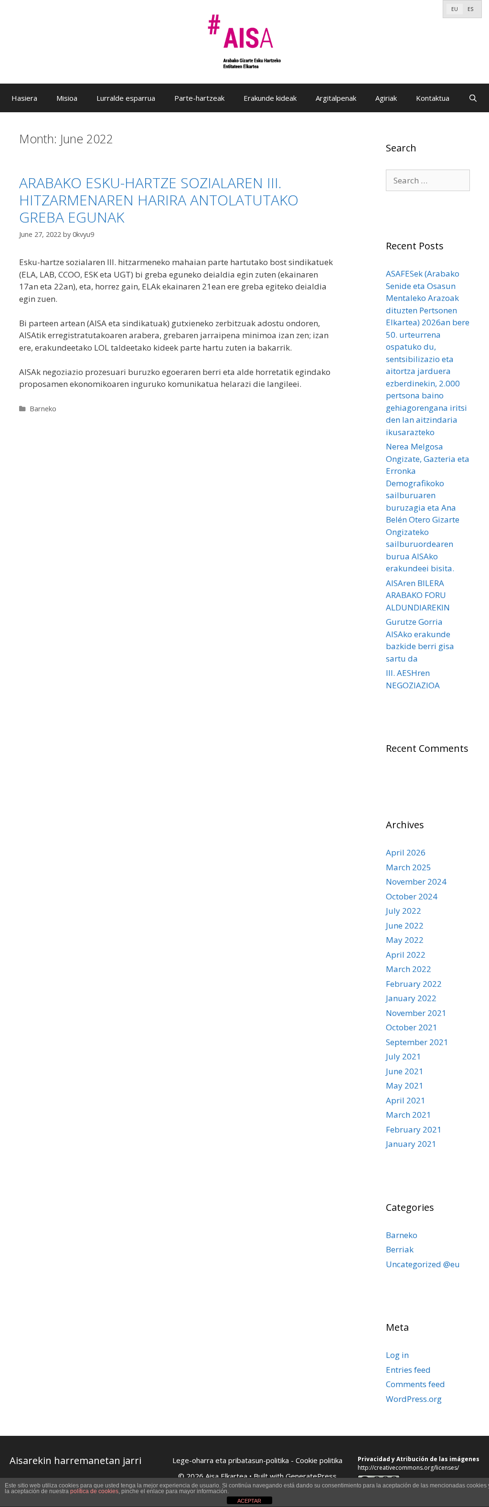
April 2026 (405, 852)
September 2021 (417, 1042)
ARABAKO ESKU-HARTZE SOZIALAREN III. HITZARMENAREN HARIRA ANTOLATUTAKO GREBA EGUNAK (158, 200)
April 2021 (405, 1100)
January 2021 (411, 1143)
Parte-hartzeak (199, 98)
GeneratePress (311, 1476)
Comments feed (415, 1384)
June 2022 (405, 925)
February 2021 (414, 1129)
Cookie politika (319, 1460)
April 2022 (405, 954)
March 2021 (408, 1114)
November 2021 (416, 1012)
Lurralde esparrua (125, 98)
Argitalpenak (336, 98)
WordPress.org (414, 1398)
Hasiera (24, 98)
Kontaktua (432, 98)
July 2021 (403, 1056)
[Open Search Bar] (473, 98)
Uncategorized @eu (423, 1264)
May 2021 (405, 1085)
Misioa (66, 98)
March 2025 (408, 867)
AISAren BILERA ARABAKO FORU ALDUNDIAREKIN (418, 595)
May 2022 (405, 939)
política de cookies (94, 1491)
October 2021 (411, 1027)
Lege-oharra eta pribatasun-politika (230, 1460)
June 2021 (405, 1071)
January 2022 (411, 998)
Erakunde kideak (270, 98)
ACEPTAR (249, 1501)
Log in (397, 1354)
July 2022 (403, 910)
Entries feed (408, 1369)
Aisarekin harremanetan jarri (75, 1460)
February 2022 (414, 983)
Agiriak (386, 98)
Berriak (400, 1249)
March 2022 (408, 968)
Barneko (43, 408)
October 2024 (411, 896)
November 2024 (416, 881)
